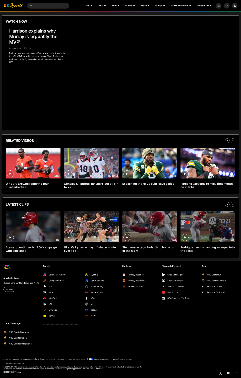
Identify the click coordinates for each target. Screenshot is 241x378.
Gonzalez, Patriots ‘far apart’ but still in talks (91, 185)
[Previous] (227, 140)
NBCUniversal (18, 363)
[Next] (233, 140)
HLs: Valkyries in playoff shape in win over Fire (90, 249)
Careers (16, 359)
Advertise (7, 359)
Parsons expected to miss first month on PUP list (207, 185)
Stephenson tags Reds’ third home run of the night (148, 249)
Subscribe (9, 289)
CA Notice (114, 359)
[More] (218, 6)
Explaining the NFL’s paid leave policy (148, 183)
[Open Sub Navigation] (92, 5)
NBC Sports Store (48, 359)
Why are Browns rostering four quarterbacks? (27, 185)
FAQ (37, 359)
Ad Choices (70, 359)
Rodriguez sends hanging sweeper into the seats (208, 249)
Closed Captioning (27, 359)
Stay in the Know (11, 278)
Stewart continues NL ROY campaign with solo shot (31, 249)
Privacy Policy (81, 359)
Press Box (60, 359)
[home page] (13, 5)
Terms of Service (125, 359)
